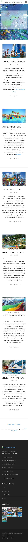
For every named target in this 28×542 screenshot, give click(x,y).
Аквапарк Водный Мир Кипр (11, 474)
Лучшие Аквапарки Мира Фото (14, 190)
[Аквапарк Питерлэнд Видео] (4, 514)
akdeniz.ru (18, 154)
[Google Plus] (12, 538)
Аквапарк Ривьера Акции (14, 62)
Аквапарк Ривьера (13, 59)
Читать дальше (14, 96)
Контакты (6, 491)
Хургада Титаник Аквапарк (14, 127)
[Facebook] (3, 538)
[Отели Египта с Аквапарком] (9, 514)
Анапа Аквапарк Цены (9, 464)
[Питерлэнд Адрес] (9, 509)
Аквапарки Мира (13, 186)
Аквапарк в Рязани (8, 471)
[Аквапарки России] (20, 514)
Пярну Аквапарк (8, 457)
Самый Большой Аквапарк (13, 124)
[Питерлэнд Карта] (4, 509)
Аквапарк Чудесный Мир (10, 460)
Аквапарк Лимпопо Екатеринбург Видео (14, 378)
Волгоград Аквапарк (9, 478)
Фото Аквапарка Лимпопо (14, 315)
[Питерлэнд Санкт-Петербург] (14, 509)
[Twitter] (7, 538)
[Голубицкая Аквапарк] (4, 519)
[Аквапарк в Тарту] (20, 509)
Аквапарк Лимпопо (13, 312)
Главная (6, 488)
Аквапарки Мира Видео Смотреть (14, 252)
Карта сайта (7, 495)
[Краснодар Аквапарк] (14, 514)
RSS (5, 498)
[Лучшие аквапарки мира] (11, 2)
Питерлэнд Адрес (8, 467)
